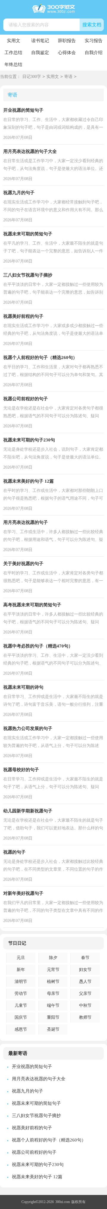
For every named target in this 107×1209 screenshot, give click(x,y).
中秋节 (85, 1005)
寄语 (68, 76)
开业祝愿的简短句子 (23, 110)
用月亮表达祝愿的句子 (25, 522)
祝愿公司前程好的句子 (25, 398)
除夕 (53, 957)
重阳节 (53, 1017)
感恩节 (21, 1029)
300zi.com (62, 1202)
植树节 (53, 981)
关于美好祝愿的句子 (23, 563)
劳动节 (21, 993)
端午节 (53, 1005)
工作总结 (13, 52)
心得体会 (67, 52)
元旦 (21, 957)
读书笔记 (40, 40)
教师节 (85, 1017)
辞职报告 (67, 40)
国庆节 (21, 1017)
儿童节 (21, 1005)
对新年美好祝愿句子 (23, 893)
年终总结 (13, 64)
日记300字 (31, 76)
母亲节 (53, 993)
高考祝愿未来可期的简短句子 (32, 604)
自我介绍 (94, 52)
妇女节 (85, 969)
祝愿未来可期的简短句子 (27, 233)
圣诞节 (53, 1029)
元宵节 (53, 969)
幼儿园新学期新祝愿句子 (27, 810)
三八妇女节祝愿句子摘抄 (27, 275)
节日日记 (17, 943)
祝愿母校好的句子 (21, 769)
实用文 (13, 40)
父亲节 (85, 993)
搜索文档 (91, 24)
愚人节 (85, 981)
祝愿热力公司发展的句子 (27, 728)
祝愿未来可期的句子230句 (29, 440)
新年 (21, 969)
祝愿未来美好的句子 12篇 (28, 481)
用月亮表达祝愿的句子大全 (30, 151)
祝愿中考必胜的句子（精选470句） (38, 646)
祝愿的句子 (14, 852)
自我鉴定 (40, 52)
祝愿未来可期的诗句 (23, 687)
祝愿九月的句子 (18, 192)
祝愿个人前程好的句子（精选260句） (40, 357)
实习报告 (94, 40)
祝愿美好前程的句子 (23, 316)
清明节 (21, 981)
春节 (85, 957)
